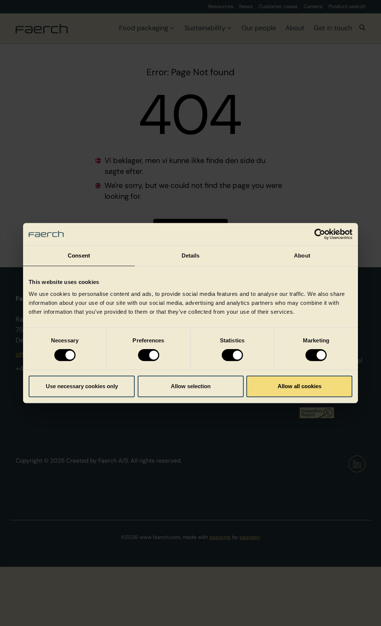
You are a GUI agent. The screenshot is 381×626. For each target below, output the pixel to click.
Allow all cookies (299, 386)
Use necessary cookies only (82, 386)
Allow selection (191, 386)
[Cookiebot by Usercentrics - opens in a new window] (319, 234)
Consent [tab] (79, 255)
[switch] (148, 355)
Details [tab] (191, 255)
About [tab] (302, 255)
